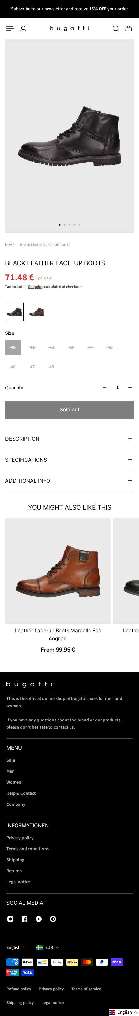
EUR (49, 947)
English (13, 947)
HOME (9, 245)
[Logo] (69, 28)
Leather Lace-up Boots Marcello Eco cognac (58, 634)
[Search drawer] (115, 28)
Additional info (27, 481)
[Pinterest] (53, 919)
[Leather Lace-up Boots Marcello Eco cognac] (58, 571)
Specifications (26, 459)
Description (22, 438)
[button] (124, 1012)
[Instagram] (10, 919)
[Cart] (128, 28)
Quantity (14, 387)
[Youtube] (39, 919)
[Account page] (23, 28)
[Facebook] (24, 919)
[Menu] (10, 28)
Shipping (35, 287)
